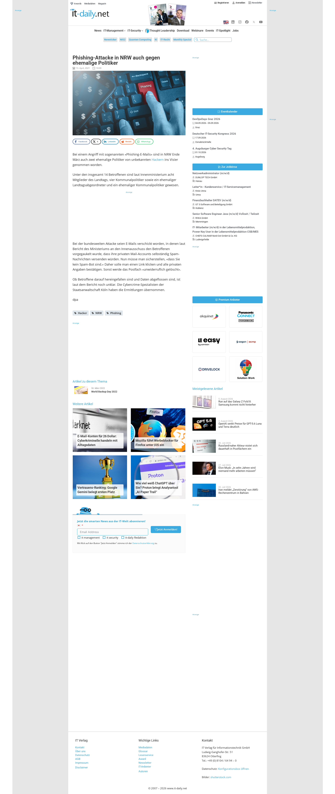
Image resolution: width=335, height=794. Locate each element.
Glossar (143, 751)
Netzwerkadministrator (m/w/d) (210, 173)
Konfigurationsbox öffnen (233, 768)
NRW (98, 313)
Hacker (82, 313)
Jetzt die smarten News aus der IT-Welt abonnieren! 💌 (111, 523)
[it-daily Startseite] (96, 14)
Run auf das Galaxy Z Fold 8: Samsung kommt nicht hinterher (237, 403)
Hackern (158, 159)
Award (142, 759)
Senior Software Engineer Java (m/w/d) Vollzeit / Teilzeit (225, 213)
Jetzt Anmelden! (167, 529)
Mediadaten (145, 747)
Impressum (81, 762)
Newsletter (145, 762)
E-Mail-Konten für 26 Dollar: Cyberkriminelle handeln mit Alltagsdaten (97, 440)
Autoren (143, 771)
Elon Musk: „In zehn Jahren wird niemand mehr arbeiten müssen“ (237, 469)
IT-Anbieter (145, 766)
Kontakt (79, 747)
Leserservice (146, 755)
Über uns (80, 751)
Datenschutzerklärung (143, 543)
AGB (77, 759)
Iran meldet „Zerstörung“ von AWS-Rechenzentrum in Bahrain (238, 491)
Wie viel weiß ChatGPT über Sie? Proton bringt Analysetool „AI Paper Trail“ (157, 487)
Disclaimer (81, 767)
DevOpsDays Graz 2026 (206, 119)
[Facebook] (246, 21)
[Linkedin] (232, 21)
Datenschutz (82, 755)
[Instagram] (239, 21)
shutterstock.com (220, 777)
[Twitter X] (253, 21)
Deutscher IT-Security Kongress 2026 (214, 133)
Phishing (115, 313)
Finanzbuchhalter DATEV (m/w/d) (211, 200)
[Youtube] (260, 21)
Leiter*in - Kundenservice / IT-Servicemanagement (221, 186)
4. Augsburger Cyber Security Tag (212, 148)
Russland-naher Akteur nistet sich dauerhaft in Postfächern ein (238, 447)
